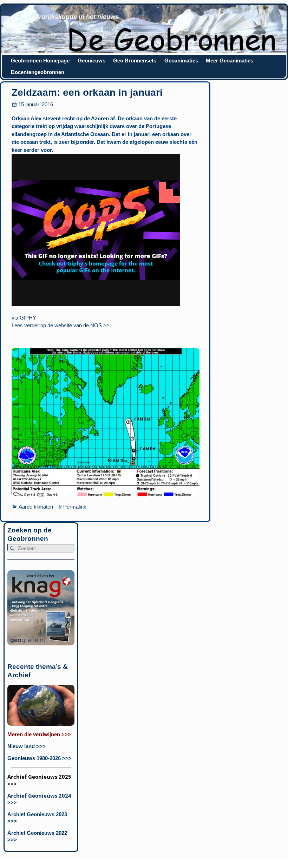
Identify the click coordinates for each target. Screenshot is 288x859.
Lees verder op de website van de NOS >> (61, 325)
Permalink (74, 507)
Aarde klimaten (36, 507)
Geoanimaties (181, 60)
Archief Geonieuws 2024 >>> (39, 799)
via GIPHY (24, 318)
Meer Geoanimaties (229, 60)
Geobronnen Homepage (40, 60)
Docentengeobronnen (37, 72)
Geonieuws (91, 60)
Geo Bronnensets (134, 60)
